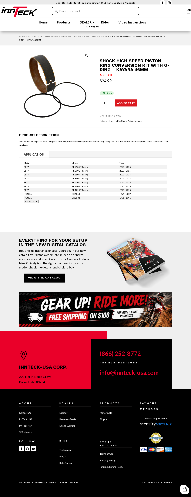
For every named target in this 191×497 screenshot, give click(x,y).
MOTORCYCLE (35, 36)
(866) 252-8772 (120, 353)
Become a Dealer (68, 419)
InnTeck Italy (25, 425)
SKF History (25, 432)
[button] (86, 55)
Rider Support (66, 463)
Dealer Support (67, 425)
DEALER (86, 22)
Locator (63, 412)
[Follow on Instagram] (169, 3)
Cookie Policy (165, 482)
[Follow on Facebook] (162, 3)
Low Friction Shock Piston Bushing (83, 36)
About (25, 403)
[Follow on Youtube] (33, 448)
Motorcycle (106, 412)
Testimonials (65, 450)
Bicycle (103, 419)
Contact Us (25, 412)
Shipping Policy (107, 460)
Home (43, 22)
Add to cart (126, 103)
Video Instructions (132, 22)
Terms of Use (106, 453)
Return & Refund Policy (111, 466)
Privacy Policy (148, 482)
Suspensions (52, 36)
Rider (105, 22)
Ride (63, 440)
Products (64, 22)
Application (34, 154)
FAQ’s (62, 456)
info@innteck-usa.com (129, 372)
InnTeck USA (25, 419)
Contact (92, 27)
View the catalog (44, 278)
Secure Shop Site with (156, 418)
